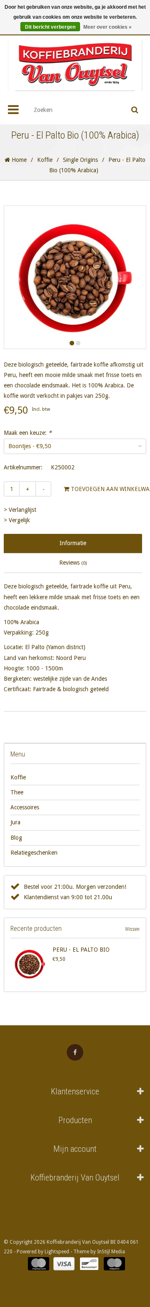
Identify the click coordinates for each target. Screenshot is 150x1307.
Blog (16, 837)
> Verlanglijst (20, 509)
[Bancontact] (89, 1263)
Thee (16, 792)
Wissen (132, 929)
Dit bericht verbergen (50, 27)
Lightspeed (57, 1252)
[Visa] (64, 1263)
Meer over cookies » (107, 27)
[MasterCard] (38, 1263)
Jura (15, 822)
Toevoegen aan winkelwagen (94, 489)
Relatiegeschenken (34, 852)
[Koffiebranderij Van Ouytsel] (75, 65)
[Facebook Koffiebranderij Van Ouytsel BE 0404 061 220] (75, 1052)
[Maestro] (114, 1263)
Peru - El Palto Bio (81, 949)
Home (18, 159)
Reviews (73, 562)
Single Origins (80, 159)
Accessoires (24, 807)
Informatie (73, 543)
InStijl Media (111, 1252)
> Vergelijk (17, 520)
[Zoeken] (135, 109)
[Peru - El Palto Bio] (29, 964)
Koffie (44, 159)
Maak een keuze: (28, 432)
